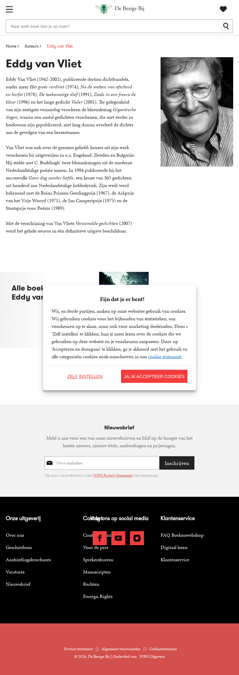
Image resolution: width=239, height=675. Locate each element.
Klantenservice (175, 559)
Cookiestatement (163, 649)
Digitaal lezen (174, 547)
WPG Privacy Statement (113, 475)
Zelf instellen (85, 376)
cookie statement (164, 356)
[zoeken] (227, 26)
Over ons (15, 534)
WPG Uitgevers (152, 656)
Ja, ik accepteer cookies (154, 376)
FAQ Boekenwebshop (182, 534)
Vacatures (15, 571)
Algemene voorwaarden (120, 649)
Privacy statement (78, 649)
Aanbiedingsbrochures (28, 559)
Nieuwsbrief (18, 583)
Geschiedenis (19, 547)
